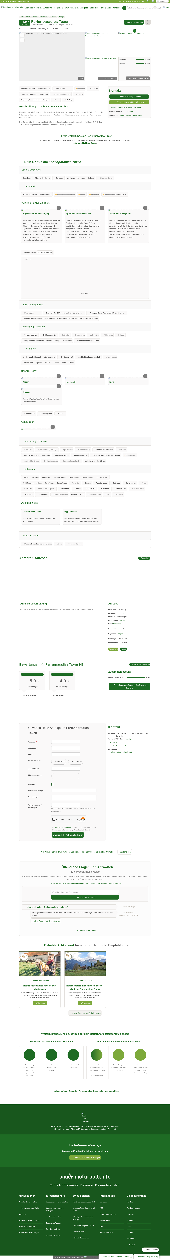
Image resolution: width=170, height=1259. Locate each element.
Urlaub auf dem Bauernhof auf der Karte (126, 107)
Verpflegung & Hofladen (33, 326)
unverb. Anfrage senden (134, 22)
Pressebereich (105, 1220)
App (109, 8)
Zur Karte (113, 742)
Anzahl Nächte (34, 769)
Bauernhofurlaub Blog (27, 1226)
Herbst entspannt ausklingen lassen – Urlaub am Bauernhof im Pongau (85, 987)
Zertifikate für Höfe (53, 1229)
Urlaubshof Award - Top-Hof (29, 1220)
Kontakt (123, 649)
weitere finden (51, 1067)
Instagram (130, 1214)
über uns (22, 1214)
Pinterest (130, 1220)
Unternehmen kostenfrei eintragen (55, 1209)
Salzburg (122, 620)
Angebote (47, 8)
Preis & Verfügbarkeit (32, 304)
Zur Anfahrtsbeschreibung (119, 746)
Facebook (130, 1202)
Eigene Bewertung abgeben (141, 664)
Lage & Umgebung (31, 170)
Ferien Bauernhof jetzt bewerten (131, 686)
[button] (52, 56)
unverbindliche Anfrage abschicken (68, 835)
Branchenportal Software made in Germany (68, 1257)
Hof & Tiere (30, 349)
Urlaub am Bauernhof (41, 980)
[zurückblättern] (25, 56)
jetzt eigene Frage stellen (86, 930)
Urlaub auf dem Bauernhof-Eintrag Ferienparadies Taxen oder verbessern (97, 1070)
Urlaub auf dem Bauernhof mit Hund (84, 1209)
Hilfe (142, 1)
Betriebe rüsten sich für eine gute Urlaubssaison (39, 987)
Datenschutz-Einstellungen (29, 1232)
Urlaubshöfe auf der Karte (28, 1202)
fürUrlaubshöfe (86, 980)
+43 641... (119, 111)
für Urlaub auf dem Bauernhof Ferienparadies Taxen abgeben (29, 1070)
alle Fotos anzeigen (108, 78)
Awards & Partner (30, 535)
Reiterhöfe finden (79, 1232)
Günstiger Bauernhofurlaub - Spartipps (83, 1218)
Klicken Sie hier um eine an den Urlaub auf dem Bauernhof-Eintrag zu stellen (85, 883)
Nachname (32, 748)
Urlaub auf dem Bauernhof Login (129, 1)
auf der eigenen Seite (118, 1067)
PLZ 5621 (122, 613)
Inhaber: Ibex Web (106, 1232)
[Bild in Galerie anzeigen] (101, 44)
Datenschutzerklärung (63, 827)
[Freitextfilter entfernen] (154, 7)
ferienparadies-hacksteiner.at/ (131, 115)
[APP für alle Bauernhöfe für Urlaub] (166, 8)
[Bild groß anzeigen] (41, 210)
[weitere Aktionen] (148, 22)
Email (30, 754)
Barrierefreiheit (151, 1250)
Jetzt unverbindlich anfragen (84, 143)
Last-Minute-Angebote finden (83, 1226)
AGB (101, 1208)
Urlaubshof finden (33, 8)
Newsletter (130, 1239)
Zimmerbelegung (35, 775)
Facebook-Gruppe (133, 1208)
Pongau (120, 634)
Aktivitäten (29, 469)
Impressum (104, 1202)
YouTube (130, 1232)
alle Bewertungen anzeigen (138, 78)
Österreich (117, 624)
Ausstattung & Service (35, 441)
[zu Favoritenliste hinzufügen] (22, 35)
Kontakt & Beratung (53, 1235)
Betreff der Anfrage (35, 790)
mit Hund (31, 785)
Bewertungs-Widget (53, 1223)
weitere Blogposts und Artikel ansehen (85, 1013)
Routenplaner (145, 558)
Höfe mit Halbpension (81, 1238)
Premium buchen (54, 1217)
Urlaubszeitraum (34, 761)
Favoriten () (117, 1256)
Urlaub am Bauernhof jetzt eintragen (86, 1158)
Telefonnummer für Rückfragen (35, 806)
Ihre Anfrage (33, 797)
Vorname (32, 742)
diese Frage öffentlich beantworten (47, 921)
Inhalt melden (125, 852)
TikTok (129, 1226)
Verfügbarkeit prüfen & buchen (130, 102)
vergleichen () (148, 1256)
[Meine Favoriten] (124, 8)
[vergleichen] (22, 40)
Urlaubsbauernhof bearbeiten (57, 1202)
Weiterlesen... (41, 1003)
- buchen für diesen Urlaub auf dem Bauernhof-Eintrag (140, 1069)
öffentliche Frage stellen (86, 897)
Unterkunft (29, 186)
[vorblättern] (79, 56)
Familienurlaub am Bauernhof (84, 1202)
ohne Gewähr (107, 852)
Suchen (159, 8)
